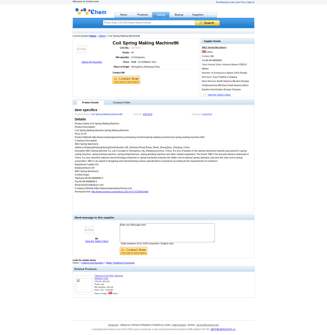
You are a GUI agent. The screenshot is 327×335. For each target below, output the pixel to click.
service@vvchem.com (207, 325)
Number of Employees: (214, 73)
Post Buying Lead (225, 2)
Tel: (204, 60)
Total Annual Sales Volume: (216, 64)
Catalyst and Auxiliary (92, 263)
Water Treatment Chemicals (120, 263)
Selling (161, 14)
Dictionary (113, 325)
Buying (179, 14)
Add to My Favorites (92, 62)
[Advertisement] (117, 89)
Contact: (117, 72)
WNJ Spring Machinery (214, 47)
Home (123, 14)
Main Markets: (209, 81)
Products (142, 14)
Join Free (240, 2)
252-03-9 (136, 48)
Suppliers (198, 14)
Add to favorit (179, 325)
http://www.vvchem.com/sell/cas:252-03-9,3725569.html (119, 191)
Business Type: (210, 77)
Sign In (250, 2)
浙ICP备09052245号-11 (223, 329)
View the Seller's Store (219, 94)
